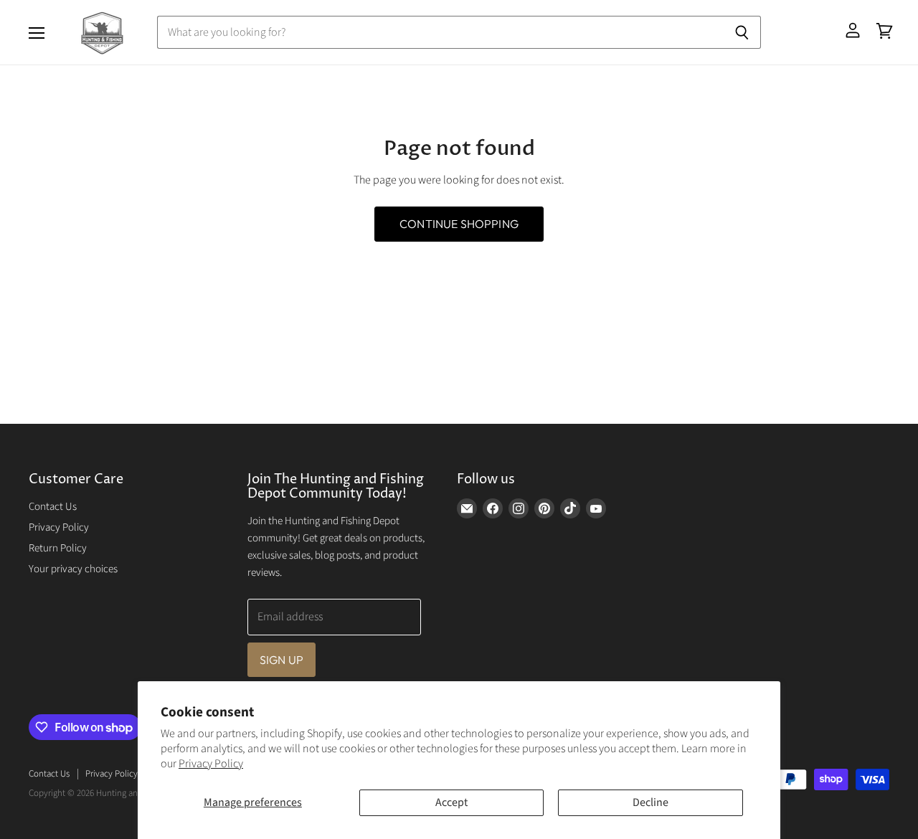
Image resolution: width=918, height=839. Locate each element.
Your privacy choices (73, 569)
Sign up (281, 660)
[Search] (742, 32)
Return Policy (58, 548)
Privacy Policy (211, 764)
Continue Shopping (459, 224)
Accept (451, 802)
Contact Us (53, 506)
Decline (650, 802)
